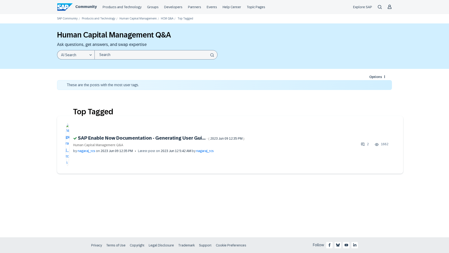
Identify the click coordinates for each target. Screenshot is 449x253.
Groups (153, 7)
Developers (173, 7)
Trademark (186, 245)
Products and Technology (122, 7)
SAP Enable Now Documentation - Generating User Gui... (161, 138)
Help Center (232, 7)
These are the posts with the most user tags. (103, 85)
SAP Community (67, 18)
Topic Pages (256, 7)
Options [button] (375, 77)
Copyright (137, 245)
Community (86, 7)
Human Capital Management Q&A (98, 145)
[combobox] (155, 55)
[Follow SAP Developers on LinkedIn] (355, 245)
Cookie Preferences (231, 245)
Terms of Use (116, 245)
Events (212, 7)
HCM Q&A (167, 18)
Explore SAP (362, 7)
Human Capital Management (138, 18)
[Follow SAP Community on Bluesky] (338, 245)
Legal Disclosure (161, 245)
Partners (194, 7)
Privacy (96, 245)
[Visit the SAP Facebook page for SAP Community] (329, 245)
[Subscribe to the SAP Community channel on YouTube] (346, 245)
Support (205, 245)
